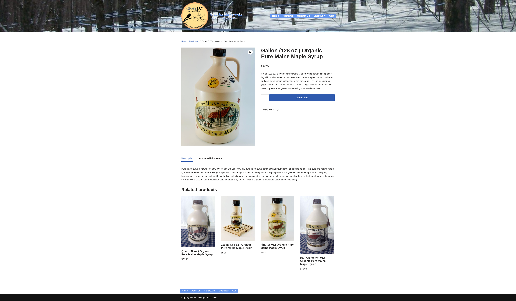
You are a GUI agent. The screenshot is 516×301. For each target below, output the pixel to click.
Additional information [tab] (210, 158)
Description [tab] (187, 158)
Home (275, 15)
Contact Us (303, 15)
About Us (288, 15)
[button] (250, 52)
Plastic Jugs (194, 41)
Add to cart (302, 98)
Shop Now (319, 15)
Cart (331, 15)
